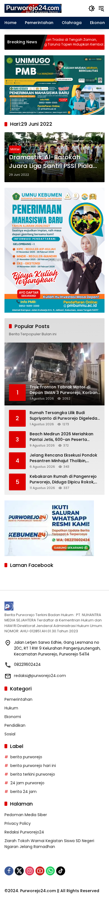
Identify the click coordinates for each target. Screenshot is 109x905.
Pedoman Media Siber (25, 815)
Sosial (9, 734)
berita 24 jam (23, 791)
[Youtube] (39, 870)
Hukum (11, 708)
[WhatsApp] (50, 870)
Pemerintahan (18, 699)
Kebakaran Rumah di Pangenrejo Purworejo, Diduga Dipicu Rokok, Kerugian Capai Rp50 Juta (63, 479)
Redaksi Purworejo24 (24, 832)
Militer (15, 149)
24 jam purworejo (27, 783)
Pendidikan (14, 725)
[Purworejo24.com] (33, 8)
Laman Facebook (31, 565)
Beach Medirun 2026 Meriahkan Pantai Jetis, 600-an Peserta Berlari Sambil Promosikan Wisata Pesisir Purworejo (64, 436)
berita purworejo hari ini (33, 765)
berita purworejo (26, 757)
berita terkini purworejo (32, 774)
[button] (91, 8)
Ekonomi (12, 716)
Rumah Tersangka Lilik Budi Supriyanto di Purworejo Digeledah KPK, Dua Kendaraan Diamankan (65, 415)
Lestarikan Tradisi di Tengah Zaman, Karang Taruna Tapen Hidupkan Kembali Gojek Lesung (50, 42)
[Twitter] (19, 870)
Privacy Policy (17, 823)
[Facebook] (8, 870)
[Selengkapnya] (54, 606)
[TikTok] (60, 870)
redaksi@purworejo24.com (40, 675)
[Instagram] (29, 870)
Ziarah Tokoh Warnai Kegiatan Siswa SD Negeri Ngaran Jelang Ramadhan (49, 843)
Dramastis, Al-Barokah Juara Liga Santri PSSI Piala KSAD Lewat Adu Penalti (51, 161)
